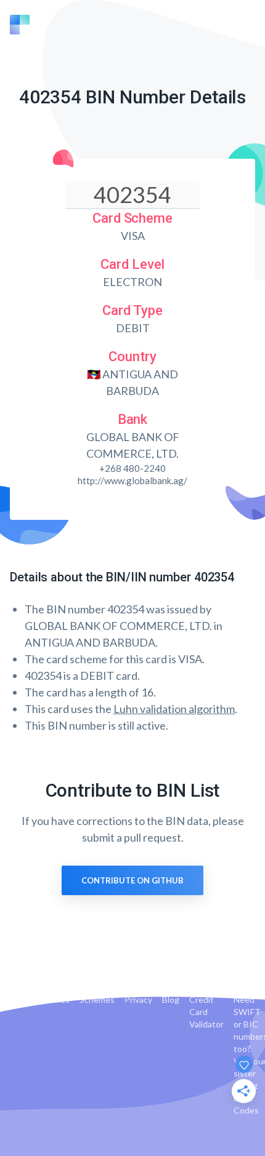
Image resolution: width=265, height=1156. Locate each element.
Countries (50, 999)
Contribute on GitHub (132, 880)
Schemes (97, 999)
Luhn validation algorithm (174, 709)
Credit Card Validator (206, 1011)
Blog (170, 999)
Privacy (138, 999)
